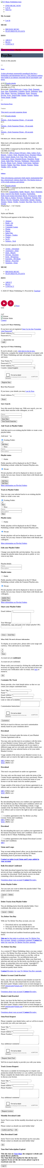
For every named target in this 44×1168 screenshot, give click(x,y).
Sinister (23, 95)
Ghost (12, 159)
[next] (16, 306)
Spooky (30, 95)
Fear (2, 91)
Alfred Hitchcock (15, 89)
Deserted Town (23, 155)
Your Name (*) (6, 361)
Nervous (13, 93)
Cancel (4, 895)
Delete (11, 895)
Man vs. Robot (10, 198)
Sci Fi (7, 239)
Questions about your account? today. (19, 880)
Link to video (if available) (10, 700)
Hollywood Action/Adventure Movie (14, 196)
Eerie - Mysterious (12, 257)
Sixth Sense (27, 163)
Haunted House (20, 159)
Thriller (13, 97)
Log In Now (29, 391)
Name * (4, 693)
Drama (7, 229)
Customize (5, 720)
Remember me (9, 340)
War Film (29, 202)
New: (6, 447)
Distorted (39, 192)
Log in (7, 8)
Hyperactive (32, 196)
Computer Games (11, 227)
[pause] (11, 306)
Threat (36, 165)
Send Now (11, 635)
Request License (7, 1111)
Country (4, 368)
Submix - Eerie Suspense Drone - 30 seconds (17, 126)
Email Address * (7, 611)
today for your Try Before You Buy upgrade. (21, 971)
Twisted (22, 202)
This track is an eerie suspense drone (14, 112)
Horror (7, 231)
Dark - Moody (10, 253)
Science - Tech (10, 241)
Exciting (23, 194)
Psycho (3, 95)
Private (6, 469)
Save (3, 654)
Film (6, 91)
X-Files (14, 167)
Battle (21, 192)
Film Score (32, 157)
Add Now (5, 444)
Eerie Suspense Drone (7, 104)
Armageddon (14, 192)
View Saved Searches (9, 421)
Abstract (8, 221)
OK (16, 1130)
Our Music (10, 50)
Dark (30, 89)
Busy (33, 192)
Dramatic (36, 89)
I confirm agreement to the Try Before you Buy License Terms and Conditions (19, 817)
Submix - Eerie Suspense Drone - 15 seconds (17, 120)
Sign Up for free (28, 329)
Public (6, 459)
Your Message (6, 623)
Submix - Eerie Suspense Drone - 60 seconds (17, 132)
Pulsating (16, 200)
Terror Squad (5, 97)
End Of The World (12, 194)
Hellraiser (34, 91)
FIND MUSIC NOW (13, 6)
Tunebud (37, 291)
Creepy (25, 89)
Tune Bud (18, 1154)
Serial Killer (16, 95)
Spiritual (35, 163)
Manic (7, 93)
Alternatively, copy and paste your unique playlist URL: (21, 625)
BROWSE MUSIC (12, 29)
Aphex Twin (35, 153)
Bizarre (4, 155)
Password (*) (5, 336)
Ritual (9, 163)
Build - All (9, 223)
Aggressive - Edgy (12, 251)
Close (4, 635)
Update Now (6, 598)
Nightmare (21, 93)
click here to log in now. (26, 351)
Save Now (5, 419)
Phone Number (6, 697)
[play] (4, 306)
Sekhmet (3, 173)
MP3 (3, 761)
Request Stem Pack (8, 1058)
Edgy (3, 157)
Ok (3, 675)
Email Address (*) (7, 333)
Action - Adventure (12, 249)
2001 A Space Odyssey (17, 153)
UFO (9, 167)
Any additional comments (10, 1044)
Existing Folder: (9, 440)
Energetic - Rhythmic (13, 259)
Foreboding (13, 91)
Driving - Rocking (12, 255)
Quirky (7, 237)
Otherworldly (34, 161)
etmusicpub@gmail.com (13, 986)
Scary (9, 95)
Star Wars (16, 165)
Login (3, 342)
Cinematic (9, 225)
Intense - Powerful (12, 261)
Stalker (36, 95)
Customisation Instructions (10, 706)
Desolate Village (36, 155)
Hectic (27, 91)
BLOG (7, 42)
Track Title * (5, 690)
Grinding (21, 91)
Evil (17, 157)
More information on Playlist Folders (14, 485)
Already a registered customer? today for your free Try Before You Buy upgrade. (21, 941)
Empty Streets (10, 157)
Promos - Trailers (11, 235)
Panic (28, 93)
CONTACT (9, 44)
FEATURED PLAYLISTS (15, 31)
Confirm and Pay (7, 1130)
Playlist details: (6, 564)
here (36, 669)
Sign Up (8, 10)
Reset (4, 399)
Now (3, 504)
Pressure (34, 93)
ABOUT (8, 40)
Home (3, 50)
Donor (2, 69)
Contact (3, 320)
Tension (30, 165)
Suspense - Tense (11, 263)
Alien (28, 153)
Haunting (30, 159)
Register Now (6, 382)
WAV (3, 763)
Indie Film (10, 161)
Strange (23, 165)
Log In (7, 20)
